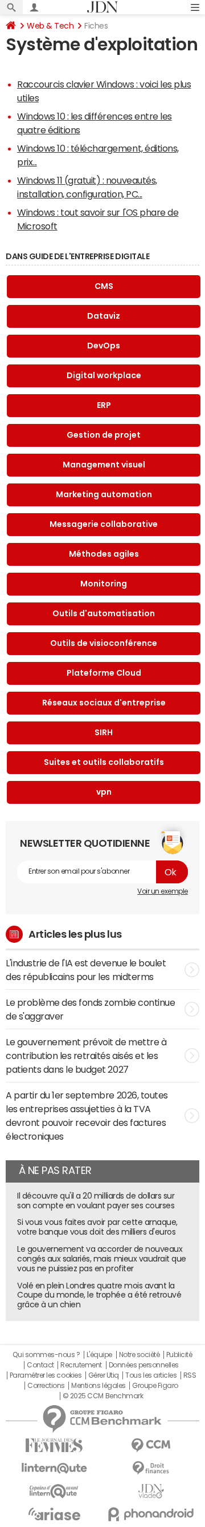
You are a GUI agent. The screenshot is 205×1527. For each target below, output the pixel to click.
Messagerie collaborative (104, 524)
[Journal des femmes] (54, 1445)
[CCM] (150, 1445)
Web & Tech (50, 26)
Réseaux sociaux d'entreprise (104, 703)
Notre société (139, 1354)
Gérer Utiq (103, 1375)
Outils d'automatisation (103, 613)
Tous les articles (151, 1375)
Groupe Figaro (155, 1385)
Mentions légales (98, 1385)
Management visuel (104, 465)
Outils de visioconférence (103, 643)
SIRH (104, 732)
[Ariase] (54, 1514)
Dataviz (103, 316)
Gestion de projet (104, 435)
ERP (104, 405)
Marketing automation (104, 494)
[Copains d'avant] (54, 1491)
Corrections (46, 1385)
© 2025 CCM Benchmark (103, 1396)
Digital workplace (104, 375)
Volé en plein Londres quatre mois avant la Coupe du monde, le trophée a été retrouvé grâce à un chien (99, 1295)
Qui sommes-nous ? (46, 1354)
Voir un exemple (162, 891)
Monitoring (103, 584)
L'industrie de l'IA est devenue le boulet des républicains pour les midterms (86, 969)
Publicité (179, 1354)
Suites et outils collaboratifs (104, 762)
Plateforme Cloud (104, 673)
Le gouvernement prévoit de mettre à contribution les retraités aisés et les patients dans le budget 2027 (86, 1055)
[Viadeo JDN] (150, 1491)
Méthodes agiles (104, 554)
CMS (104, 286)
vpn (104, 792)
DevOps (103, 346)
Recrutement (81, 1365)
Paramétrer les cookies (45, 1375)
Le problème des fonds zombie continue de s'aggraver (90, 1009)
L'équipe (99, 1354)
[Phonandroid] (150, 1514)
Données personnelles (144, 1365)
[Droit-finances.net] (150, 1468)
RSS (189, 1375)
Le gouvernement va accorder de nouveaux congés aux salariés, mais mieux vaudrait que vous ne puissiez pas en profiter (101, 1258)
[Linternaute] (54, 1468)
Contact (40, 1365)
